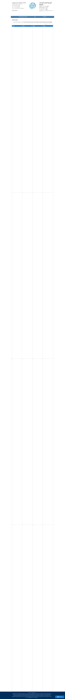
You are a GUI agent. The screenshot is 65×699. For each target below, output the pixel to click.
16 (32, 22)
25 (44, 22)
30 (51, 22)
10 (24, 22)
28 (48, 22)
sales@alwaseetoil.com (48, 10)
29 (50, 22)
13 (28, 22)
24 (43, 22)
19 (36, 22)
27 (47, 22)
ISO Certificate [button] (14, 10)
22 (40, 22)
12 (27, 22)
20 (37, 22)
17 (33, 22)
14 (29, 22)
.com (22, 8)
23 (41, 22)
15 (31, 22)
